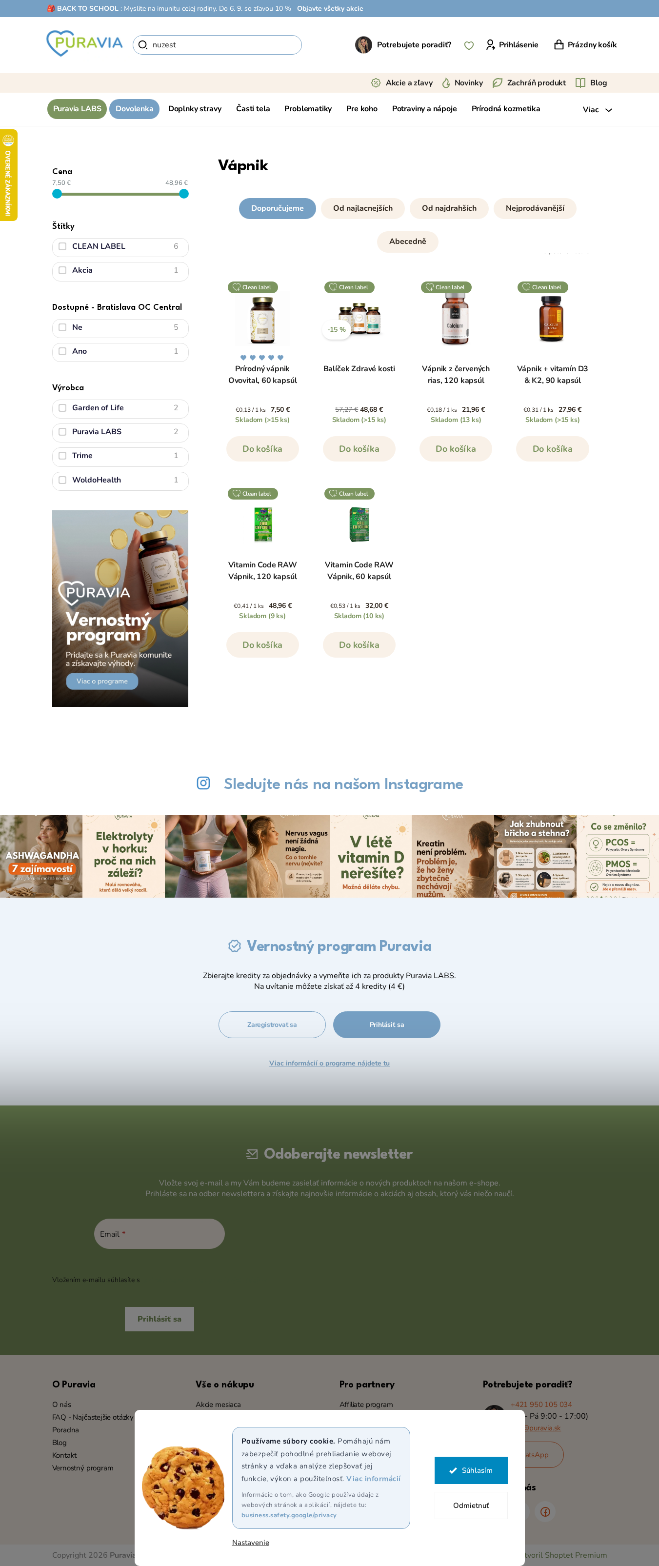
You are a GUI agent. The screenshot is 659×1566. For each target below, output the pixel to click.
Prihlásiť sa (387, 1024)
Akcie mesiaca (218, 1404)
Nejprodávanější (535, 208)
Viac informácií (373, 1479)
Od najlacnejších (363, 208)
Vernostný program (83, 1468)
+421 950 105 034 (541, 1404)
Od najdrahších (449, 208)
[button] (408, 223)
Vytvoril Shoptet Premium (561, 1555)
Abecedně (407, 241)
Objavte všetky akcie (330, 8)
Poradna (66, 1430)
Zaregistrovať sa (272, 1024)
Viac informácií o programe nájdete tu (329, 1063)
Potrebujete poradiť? (414, 45)
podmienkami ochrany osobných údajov (204, 1280)
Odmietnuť (471, 1505)
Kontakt (64, 1455)
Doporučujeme (277, 208)
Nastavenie (250, 1542)
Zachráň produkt (536, 83)
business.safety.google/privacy (289, 1515)
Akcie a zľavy (409, 83)
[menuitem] (77, 109)
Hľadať (319, 45)
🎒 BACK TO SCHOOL (83, 8)
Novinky (469, 83)
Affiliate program (366, 1404)
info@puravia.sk (536, 1428)
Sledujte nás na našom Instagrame (343, 784)
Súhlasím (477, 1470)
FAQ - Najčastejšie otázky (93, 1417)
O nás (61, 1404)
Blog (598, 83)
